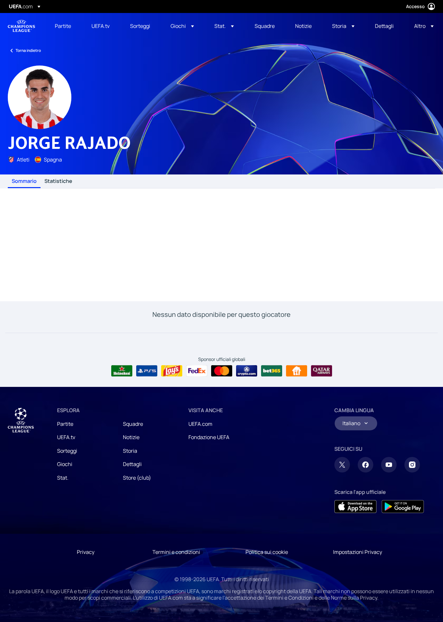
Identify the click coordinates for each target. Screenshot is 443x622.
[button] (182, 26)
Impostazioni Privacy (357, 552)
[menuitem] (65, 26)
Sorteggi (67, 450)
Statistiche (58, 181)
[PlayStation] (146, 371)
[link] (63, 26)
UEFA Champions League (21, 26)
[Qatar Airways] (321, 371)
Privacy (85, 552)
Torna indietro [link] (28, 50)
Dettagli (132, 464)
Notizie (131, 437)
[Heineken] (121, 371)
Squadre (133, 423)
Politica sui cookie (266, 552)
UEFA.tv (66, 437)
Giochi (64, 464)
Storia (130, 450)
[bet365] (271, 371)
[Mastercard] (221, 371)
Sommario (24, 181)
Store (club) (137, 477)
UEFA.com (200, 423)
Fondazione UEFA (208, 437)
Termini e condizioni (176, 552)
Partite (65, 423)
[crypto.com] (246, 371)
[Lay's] (171, 371)
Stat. (62, 477)
